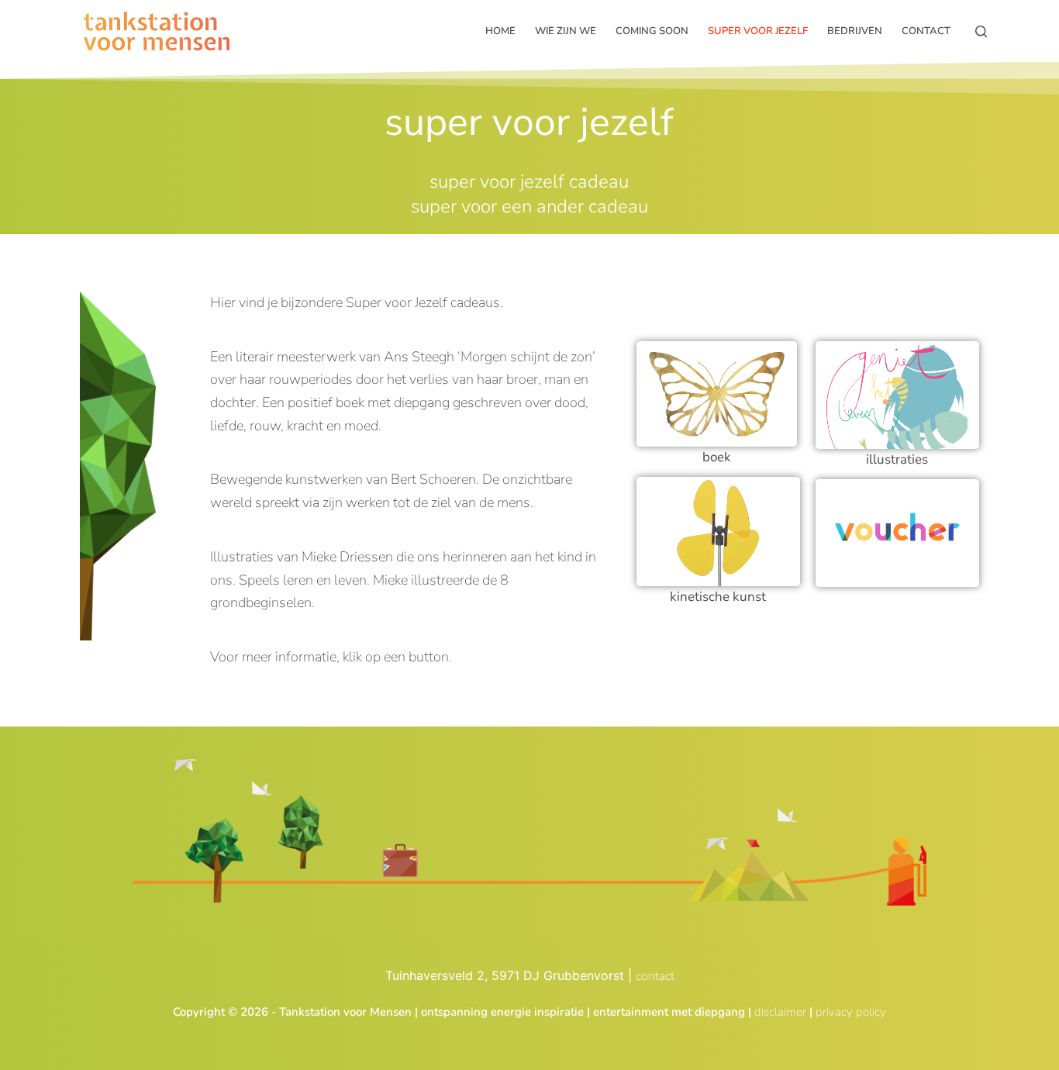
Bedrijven (854, 31)
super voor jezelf (758, 31)
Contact (926, 31)
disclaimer (780, 1012)
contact (655, 976)
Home (500, 31)
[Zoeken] (981, 31)
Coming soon (652, 31)
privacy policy (851, 1012)
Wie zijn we (565, 31)
